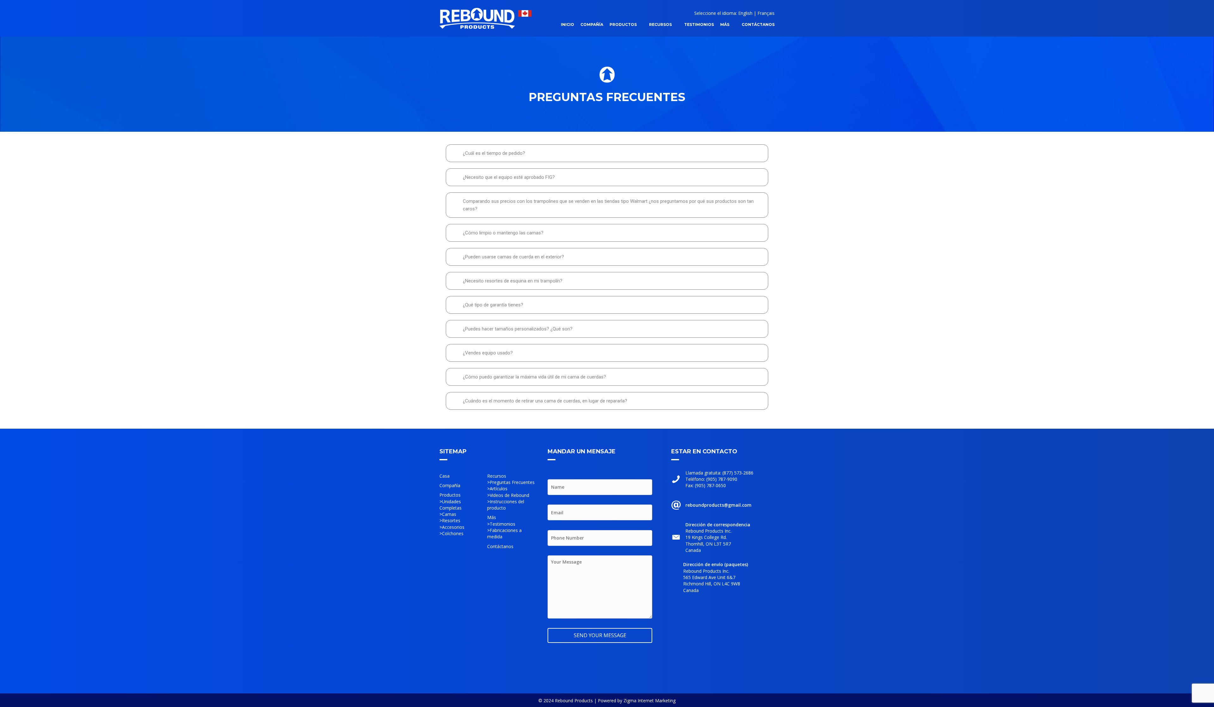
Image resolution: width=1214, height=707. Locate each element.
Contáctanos (500, 546)
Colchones (452, 533)
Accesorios (453, 527)
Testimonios (502, 524)
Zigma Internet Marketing (649, 701)
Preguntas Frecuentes (512, 482)
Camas (449, 514)
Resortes (451, 520)
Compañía (449, 485)
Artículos (498, 489)
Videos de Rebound (509, 495)
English (745, 13)
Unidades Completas (450, 505)
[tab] (607, 153)
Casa (444, 476)
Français (766, 13)
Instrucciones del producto (505, 505)
